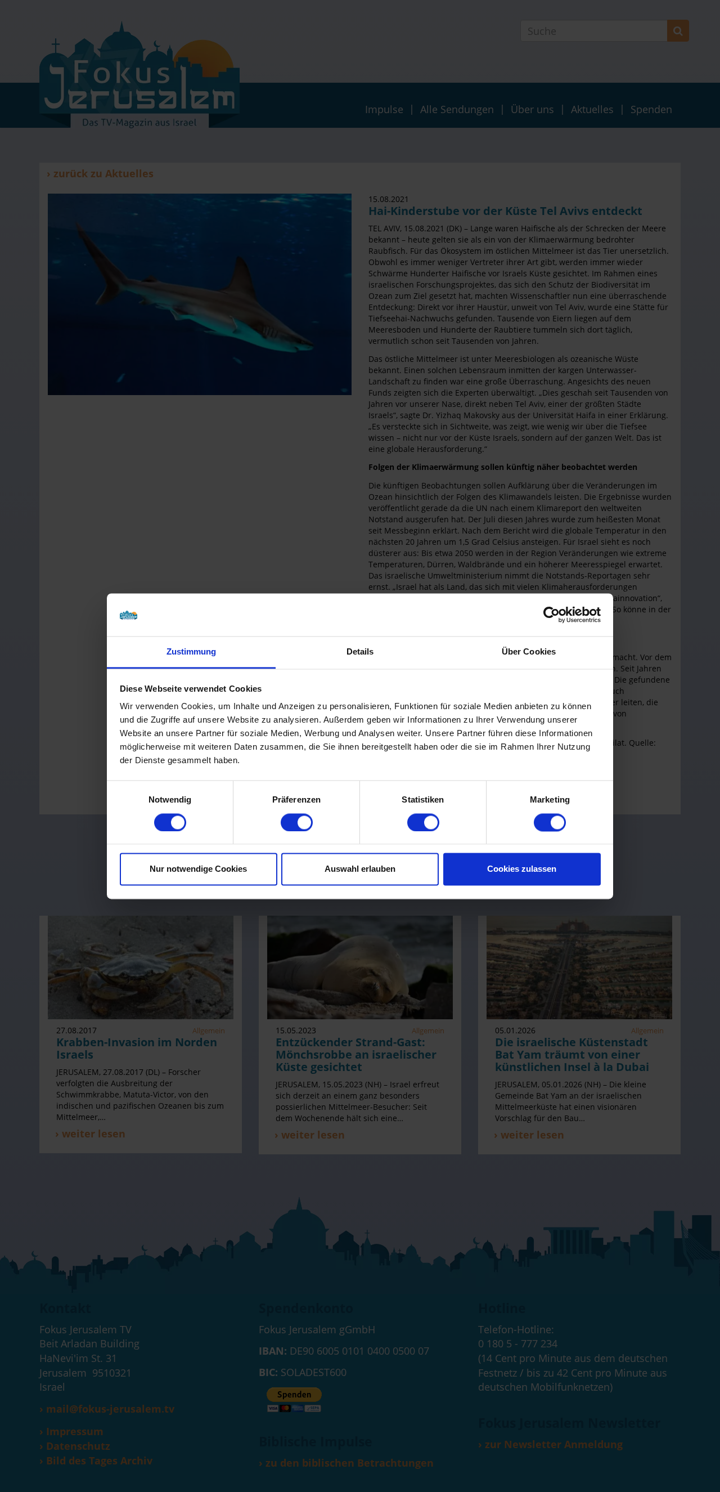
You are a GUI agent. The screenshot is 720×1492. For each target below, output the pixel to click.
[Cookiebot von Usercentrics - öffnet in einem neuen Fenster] (551, 614)
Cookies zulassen (521, 869)
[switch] (297, 822)
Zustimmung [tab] (191, 652)
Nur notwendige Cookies (198, 869)
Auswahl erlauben (360, 869)
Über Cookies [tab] (529, 652)
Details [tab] (360, 652)
